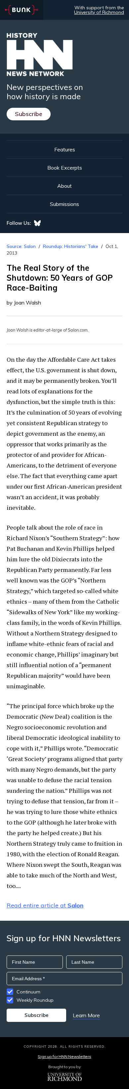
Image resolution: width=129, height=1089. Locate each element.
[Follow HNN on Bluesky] (37, 223)
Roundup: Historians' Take (70, 246)
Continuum (28, 992)
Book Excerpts (64, 167)
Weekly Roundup (35, 1000)
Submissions (64, 204)
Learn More (86, 1015)
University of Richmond (99, 12)
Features (64, 149)
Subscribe (28, 114)
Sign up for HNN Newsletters (64, 1056)
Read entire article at (45, 905)
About (64, 185)
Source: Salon (21, 246)
